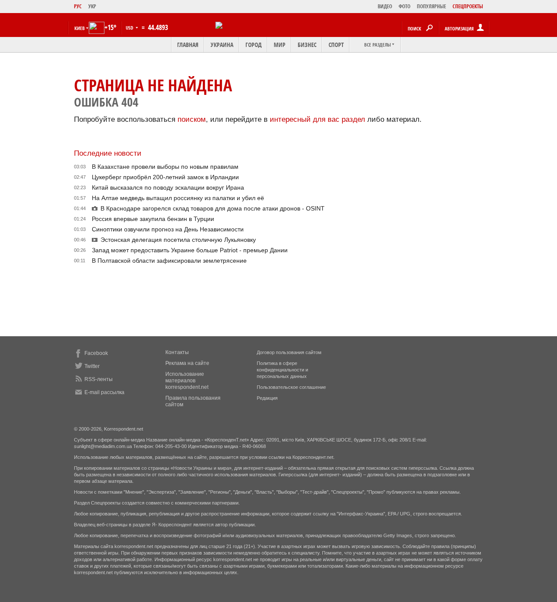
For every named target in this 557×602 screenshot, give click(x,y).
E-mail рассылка (104, 392)
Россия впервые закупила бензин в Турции (153, 218)
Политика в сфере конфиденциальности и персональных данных (282, 370)
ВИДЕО (385, 6)
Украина (222, 44)
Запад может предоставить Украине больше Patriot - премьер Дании (190, 250)
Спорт (336, 44)
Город (253, 44)
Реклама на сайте (187, 363)
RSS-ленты (98, 379)
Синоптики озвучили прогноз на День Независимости (168, 229)
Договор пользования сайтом (289, 352)
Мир (279, 44)
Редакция (267, 398)
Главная (187, 44)
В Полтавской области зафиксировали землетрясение (169, 260)
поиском (192, 119)
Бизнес (307, 44)
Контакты (177, 352)
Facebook (96, 353)
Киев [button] (79, 28)
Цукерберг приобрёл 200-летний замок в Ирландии (165, 177)
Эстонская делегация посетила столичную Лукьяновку (178, 239)
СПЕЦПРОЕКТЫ (468, 6)
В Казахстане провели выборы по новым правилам (165, 166)
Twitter (92, 366)
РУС (78, 6)
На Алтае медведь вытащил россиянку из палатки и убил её (178, 197)
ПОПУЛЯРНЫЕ (431, 6)
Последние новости (107, 153)
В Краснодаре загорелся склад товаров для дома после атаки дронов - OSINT (213, 208)
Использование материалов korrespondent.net (186, 380)
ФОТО (404, 6)
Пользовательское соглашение (291, 387)
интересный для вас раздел (317, 119)
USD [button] (130, 27)
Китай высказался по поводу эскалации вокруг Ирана (168, 187)
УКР (92, 6)
